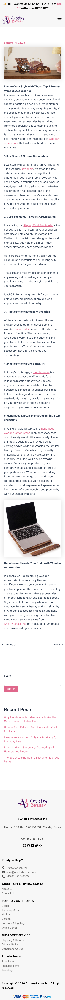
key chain (27, 169)
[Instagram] (24, 845)
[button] (59, 21)
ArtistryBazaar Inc (15, 623)
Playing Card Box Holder (38, 225)
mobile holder (41, 372)
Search (8, 675)
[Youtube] (40, 845)
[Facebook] (28, 845)
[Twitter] (36, 845)
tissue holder (23, 329)
